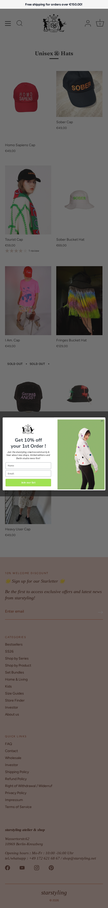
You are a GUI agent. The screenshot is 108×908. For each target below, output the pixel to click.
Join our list (28, 482)
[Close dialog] (102, 421)
